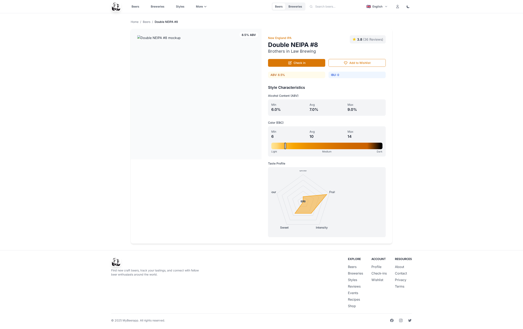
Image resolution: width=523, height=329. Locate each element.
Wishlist (377, 280)
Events (353, 293)
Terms (399, 286)
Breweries (157, 6)
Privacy (400, 280)
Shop (352, 306)
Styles (180, 6)
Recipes (354, 299)
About (399, 267)
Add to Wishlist (360, 62)
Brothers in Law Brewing (292, 51)
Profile (376, 267)
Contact (401, 273)
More (199, 6)
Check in (299, 62)
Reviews (354, 286)
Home (135, 21)
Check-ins (379, 273)
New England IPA (280, 38)
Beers (135, 6)
